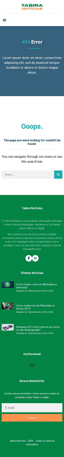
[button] (4, 20)
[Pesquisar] (58, 174)
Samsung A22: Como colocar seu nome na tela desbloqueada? (38, 328)
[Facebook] (28, 258)
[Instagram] (35, 258)
